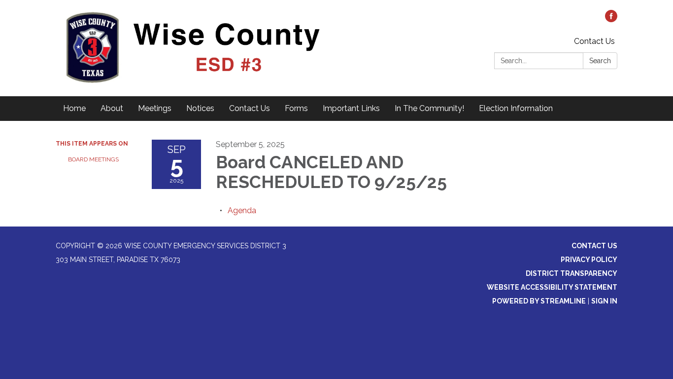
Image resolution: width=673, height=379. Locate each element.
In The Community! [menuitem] (429, 108)
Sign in (604, 301)
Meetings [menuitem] (154, 108)
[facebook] (611, 19)
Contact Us (594, 41)
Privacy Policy (589, 260)
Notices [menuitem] (200, 108)
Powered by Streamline (539, 301)
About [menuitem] (112, 108)
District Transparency (571, 273)
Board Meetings (93, 159)
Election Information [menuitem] (516, 108)
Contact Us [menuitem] (249, 108)
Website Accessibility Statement (552, 287)
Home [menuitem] (74, 108)
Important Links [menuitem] (351, 108)
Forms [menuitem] (296, 108)
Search (600, 61)
